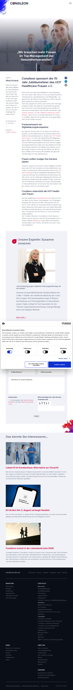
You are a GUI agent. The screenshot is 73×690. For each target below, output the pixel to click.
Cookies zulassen (59, 364)
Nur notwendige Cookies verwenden (36, 364)
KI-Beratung (41, 598)
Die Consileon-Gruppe (45, 655)
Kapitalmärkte (10, 593)
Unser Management (44, 650)
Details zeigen (63, 358)
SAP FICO (41, 637)
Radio (8, 660)
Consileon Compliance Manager (48, 623)
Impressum (44, 686)
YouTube (64, 573)
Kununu (39, 573)
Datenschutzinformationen (30, 686)
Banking (8, 589)
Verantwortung (42, 660)
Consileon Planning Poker (46, 628)
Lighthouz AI (42, 630)
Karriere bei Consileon (45, 673)
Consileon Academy (44, 619)
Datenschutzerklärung (21, 403)
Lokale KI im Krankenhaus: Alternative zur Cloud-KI (32, 467)
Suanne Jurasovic (28, 113)
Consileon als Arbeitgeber (46, 675)
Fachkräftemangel (44, 591)
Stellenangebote (43, 677)
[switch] (27, 351)
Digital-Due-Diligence (45, 605)
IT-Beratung (41, 593)
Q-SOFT (40, 635)
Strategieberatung (44, 589)
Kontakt (40, 664)
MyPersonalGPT (43, 633)
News (14, 132)
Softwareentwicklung (45, 609)
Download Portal (11, 650)
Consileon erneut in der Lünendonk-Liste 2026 (30, 548)
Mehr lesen (20, 317)
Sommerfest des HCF (43, 198)
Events (8, 653)
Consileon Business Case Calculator (50, 621)
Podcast (8, 655)
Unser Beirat (42, 653)
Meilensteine (42, 662)
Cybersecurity (42, 596)
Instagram (53, 573)
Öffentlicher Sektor (12, 596)
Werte (40, 657)
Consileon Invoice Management (48, 626)
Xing (58, 573)
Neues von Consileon (13, 648)
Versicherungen (11, 598)
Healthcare (9, 132)
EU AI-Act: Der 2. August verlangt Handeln (28, 510)
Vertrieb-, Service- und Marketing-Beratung (52, 600)
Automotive (9, 586)
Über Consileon (43, 648)
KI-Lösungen (42, 607)
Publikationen (10, 657)
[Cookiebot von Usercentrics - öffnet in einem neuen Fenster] (63, 323)
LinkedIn (45, 573)
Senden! (36, 416)
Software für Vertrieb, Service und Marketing (49, 613)
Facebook (32, 573)
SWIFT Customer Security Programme (50, 640)
